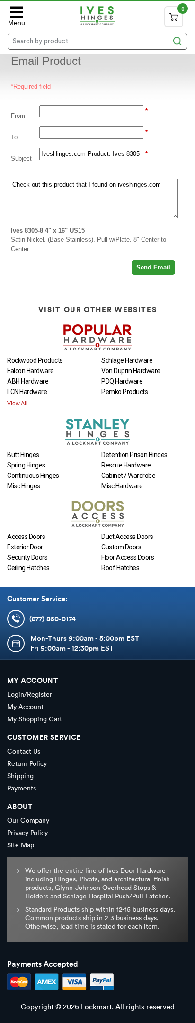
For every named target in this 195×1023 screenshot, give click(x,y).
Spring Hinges (26, 465)
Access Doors (26, 536)
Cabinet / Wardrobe (128, 475)
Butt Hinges (23, 454)
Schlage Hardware (126, 360)
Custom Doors (121, 547)
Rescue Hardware (126, 465)
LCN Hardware (27, 391)
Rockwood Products (35, 360)
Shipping (20, 776)
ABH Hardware (27, 381)
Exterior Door (25, 547)
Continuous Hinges (33, 475)
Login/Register (29, 694)
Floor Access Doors (127, 557)
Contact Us (23, 751)
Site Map (20, 845)
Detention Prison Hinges (134, 454)
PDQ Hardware (121, 381)
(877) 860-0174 (52, 618)
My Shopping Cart (34, 719)
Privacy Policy (27, 832)
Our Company (28, 820)
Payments (21, 788)
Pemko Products (124, 391)
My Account (25, 706)
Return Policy (27, 763)
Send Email (153, 267)
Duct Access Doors (127, 536)
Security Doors (27, 557)
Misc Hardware (122, 486)
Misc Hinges (23, 486)
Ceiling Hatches (28, 568)
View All (17, 403)
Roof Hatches (120, 568)
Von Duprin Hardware (130, 371)
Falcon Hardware (30, 371)
